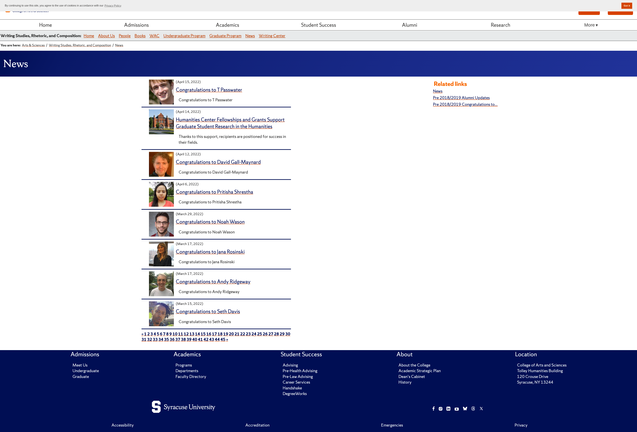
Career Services (296, 382)
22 (242, 334)
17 (214, 334)
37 (177, 339)
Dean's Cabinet (411, 376)
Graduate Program (225, 35)
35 (166, 339)
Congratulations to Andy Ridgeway (213, 281)
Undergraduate (85, 370)
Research (500, 25)
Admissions (136, 25)
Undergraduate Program (184, 35)
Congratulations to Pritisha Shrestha (214, 192)
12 (186, 334)
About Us (106, 35)
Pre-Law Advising (298, 376)
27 (270, 334)
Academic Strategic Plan (419, 370)
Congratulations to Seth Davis (208, 311)
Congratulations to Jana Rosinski (210, 251)
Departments (187, 370)
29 (282, 334)
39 (189, 339)
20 (231, 334)
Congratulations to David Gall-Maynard (218, 162)
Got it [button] (627, 5)
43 (211, 339)
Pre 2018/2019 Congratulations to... (465, 104)
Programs (184, 365)
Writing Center (272, 35)
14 (197, 334)
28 (276, 334)
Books (140, 35)
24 (253, 334)
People (125, 35)
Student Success (318, 25)
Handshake (292, 388)
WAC (154, 35)
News (250, 35)
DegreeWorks (295, 393)
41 (200, 339)
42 (206, 339)
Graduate (80, 376)
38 (183, 339)
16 (208, 334)
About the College (414, 365)
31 (144, 339)
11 (180, 334)
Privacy (521, 425)
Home (45, 25)
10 (175, 334)
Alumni (409, 25)
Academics (227, 25)
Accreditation (257, 425)
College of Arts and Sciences (541, 365)
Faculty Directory (191, 376)
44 (217, 339)
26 (265, 334)
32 (149, 339)
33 (155, 339)
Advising (290, 365)
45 (222, 339)
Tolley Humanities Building (540, 370)
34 (160, 339)
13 (191, 334)
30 (287, 334)
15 (203, 334)
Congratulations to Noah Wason (210, 221)
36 (172, 339)
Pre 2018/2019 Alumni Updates (461, 97)
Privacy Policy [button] (113, 5)
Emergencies (392, 425)
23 (248, 334)
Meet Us (79, 365)
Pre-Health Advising (300, 370)
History (405, 382)
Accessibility (122, 425)
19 (225, 334)
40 (194, 339)
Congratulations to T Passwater (209, 90)
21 (237, 334)
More (589, 25)
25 (259, 334)
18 (220, 334)
